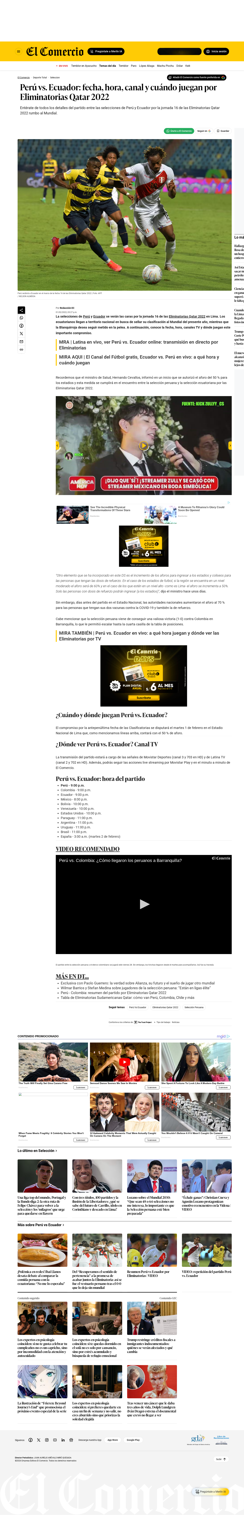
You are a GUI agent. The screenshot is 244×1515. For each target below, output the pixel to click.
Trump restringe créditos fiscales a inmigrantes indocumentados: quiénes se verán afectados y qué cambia (151, 1345)
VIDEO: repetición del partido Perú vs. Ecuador (206, 1273)
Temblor (123, 65)
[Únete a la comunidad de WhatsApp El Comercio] (179, 131)
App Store (113, 1440)
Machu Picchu (165, 65)
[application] (144, 904)
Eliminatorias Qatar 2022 (165, 1007)
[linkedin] (63, 1440)
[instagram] (47, 1440)
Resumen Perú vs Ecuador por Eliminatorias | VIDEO (148, 1273)
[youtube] (55, 1440)
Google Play (133, 1440)
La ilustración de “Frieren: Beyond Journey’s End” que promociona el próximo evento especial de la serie (42, 1407)
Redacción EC (67, 308)
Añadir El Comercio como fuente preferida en (196, 77)
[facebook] (31, 1440)
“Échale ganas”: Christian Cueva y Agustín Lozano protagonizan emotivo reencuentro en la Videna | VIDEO (206, 1203)
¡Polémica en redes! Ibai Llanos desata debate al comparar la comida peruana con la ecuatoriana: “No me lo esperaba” (41, 1277)
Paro (133, 65)
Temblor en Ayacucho (84, 65)
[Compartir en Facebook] (21, 326)
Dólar (179, 65)
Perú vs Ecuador (137, 1007)
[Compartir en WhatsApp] (21, 318)
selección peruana (194, 1007)
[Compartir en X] (21, 334)
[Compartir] (21, 310)
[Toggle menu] (18, 51)
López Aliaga (146, 65)
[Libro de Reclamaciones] (221, 1440)
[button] (143, 904)
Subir (219, 1459)
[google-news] (71, 1440)
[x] (39, 1440)
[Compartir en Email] (21, 342)
